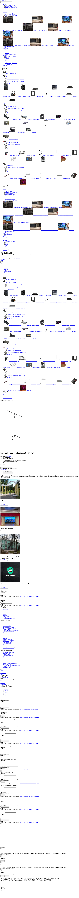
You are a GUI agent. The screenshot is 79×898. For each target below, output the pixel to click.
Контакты (5, 65)
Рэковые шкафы (6, 654)
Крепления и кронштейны (8, 652)
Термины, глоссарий (9, 61)
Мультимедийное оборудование (12, 10)
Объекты (7, 53)
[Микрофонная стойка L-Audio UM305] (16, 450)
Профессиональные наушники (9, 628)
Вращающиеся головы (7, 639)
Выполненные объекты (8, 613)
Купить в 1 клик (3, 469)
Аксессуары (5, 636)
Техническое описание (7, 471)
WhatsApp (2, 681)
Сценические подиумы (8, 657)
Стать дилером (8, 49)
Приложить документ (5, 707)
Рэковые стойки (6, 629)
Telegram (2, 680)
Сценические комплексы (8, 655)
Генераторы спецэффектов (8, 640)
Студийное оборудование (8, 631)
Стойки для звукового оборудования (10, 396)
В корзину (15, 468)
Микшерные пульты (7, 626)
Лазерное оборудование (8, 641)
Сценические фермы (7, 659)
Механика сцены (9, 8)
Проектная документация (10, 54)
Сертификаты (6, 616)
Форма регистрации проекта (11, 63)
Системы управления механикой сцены (11, 665)
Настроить (3, 854)
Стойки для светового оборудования (10, 647)
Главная (4, 394)
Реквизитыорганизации (3, 684)
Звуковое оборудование (10, 5)
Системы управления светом (9, 644)
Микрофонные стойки (7, 398)
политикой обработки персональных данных (29, 596)
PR (6, 60)
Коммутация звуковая (7, 623)
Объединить (7, 868)
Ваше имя (2, 592)
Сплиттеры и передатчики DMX (10, 645)
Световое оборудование (10, 6)
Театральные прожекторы (8, 648)
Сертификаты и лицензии (10, 56)
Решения (5, 12)
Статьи (6, 59)
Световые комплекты (7, 642)
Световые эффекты (7, 643)
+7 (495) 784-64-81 (4, 274)
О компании (5, 48)
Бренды (4, 50)
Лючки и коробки (6, 653)
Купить (7, 854)
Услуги (4, 47)
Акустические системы (8, 622)
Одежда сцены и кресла (10, 9)
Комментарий (3, 705)
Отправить (3, 595)
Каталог (4, 4)
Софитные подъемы (7, 666)
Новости (7, 58)
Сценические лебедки (7, 656)
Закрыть (2, 847)
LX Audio (9, 456)
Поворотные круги (7, 664)
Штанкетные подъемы (7, 667)
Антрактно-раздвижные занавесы (10, 663)
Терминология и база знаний (9, 618)
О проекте (2, 504)
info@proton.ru (17, 258)
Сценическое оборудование (11, 7)
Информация (5, 55)
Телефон (2, 593)
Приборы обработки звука (8, 627)
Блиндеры (5, 638)
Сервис (7, 57)
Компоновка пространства (11, 15)
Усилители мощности (7, 632)
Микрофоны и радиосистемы (9, 625)
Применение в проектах (7, 472)
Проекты (5, 51)
